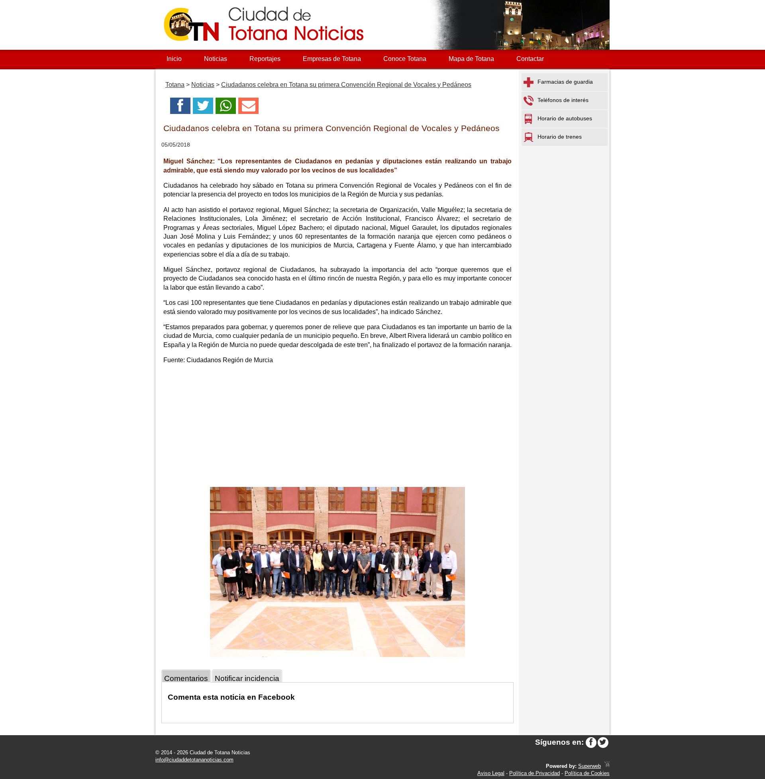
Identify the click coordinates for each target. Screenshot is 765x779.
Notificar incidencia (247, 678)
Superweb (589, 766)
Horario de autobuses (564, 118)
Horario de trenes (559, 136)
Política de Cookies (587, 773)
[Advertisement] (337, 427)
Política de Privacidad (534, 773)
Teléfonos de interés (562, 100)
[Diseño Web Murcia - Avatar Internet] (607, 766)
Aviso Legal (490, 773)
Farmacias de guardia (565, 81)
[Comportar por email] (248, 108)
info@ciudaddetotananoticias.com (194, 760)
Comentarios (186, 678)
